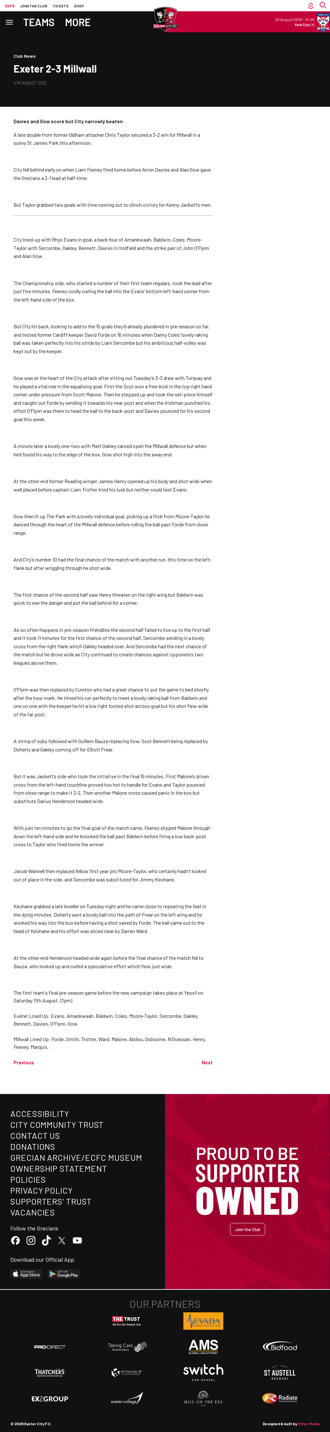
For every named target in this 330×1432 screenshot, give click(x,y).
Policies (28, 1179)
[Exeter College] (127, 1398)
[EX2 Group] (50, 1398)
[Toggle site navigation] (9, 21)
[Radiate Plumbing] (280, 1398)
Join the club (33, 6)
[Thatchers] (50, 1372)
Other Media (309, 1423)
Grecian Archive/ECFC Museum (76, 1157)
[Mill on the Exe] (203, 1398)
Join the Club (247, 1229)
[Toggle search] (323, 5)
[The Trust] (127, 1321)
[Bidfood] (280, 1347)
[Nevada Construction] (203, 1321)
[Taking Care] (127, 1346)
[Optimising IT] (127, 1372)
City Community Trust (57, 1124)
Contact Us (35, 1135)
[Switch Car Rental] (203, 1372)
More (78, 22)
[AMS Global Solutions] (203, 1347)
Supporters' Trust (51, 1201)
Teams (39, 22)
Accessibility (39, 1114)
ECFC (10, 6)
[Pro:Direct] (50, 1346)
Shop (79, 6)
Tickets (61, 6)
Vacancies (32, 1212)
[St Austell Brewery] (280, 1372)
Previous (24, 1062)
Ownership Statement (58, 1168)
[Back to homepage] (165, 19)
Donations (32, 1146)
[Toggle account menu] (310, 5)
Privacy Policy (41, 1190)
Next (207, 1062)
